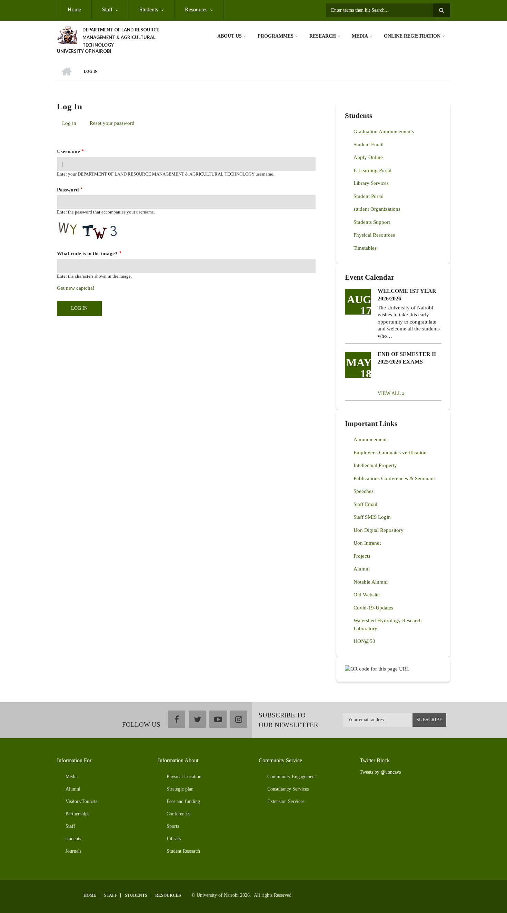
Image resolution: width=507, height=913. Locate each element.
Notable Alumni (371, 582)
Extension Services (285, 801)
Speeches (364, 491)
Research (322, 36)
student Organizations (377, 209)
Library (174, 838)
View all (389, 393)
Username (68, 151)
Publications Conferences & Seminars (394, 478)
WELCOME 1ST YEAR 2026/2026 (407, 294)
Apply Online (368, 157)
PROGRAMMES (276, 36)
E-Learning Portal (372, 170)
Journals (73, 851)
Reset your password (112, 123)
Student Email (369, 144)
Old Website (367, 594)
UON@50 (364, 641)
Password (68, 189)
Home (74, 9)
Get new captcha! (76, 288)
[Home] (67, 34)
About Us (229, 36)
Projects (362, 556)
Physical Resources (374, 235)
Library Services (371, 183)
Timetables (365, 248)
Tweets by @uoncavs (380, 772)
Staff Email (365, 504)
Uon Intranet (367, 543)
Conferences (178, 813)
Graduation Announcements (384, 131)
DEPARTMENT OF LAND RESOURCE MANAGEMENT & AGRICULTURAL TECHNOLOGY (120, 37)
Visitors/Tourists (81, 801)
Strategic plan (180, 789)
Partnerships (77, 813)
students (73, 838)
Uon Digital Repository (379, 530)
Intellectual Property (375, 465)
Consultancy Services (288, 789)
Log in (71, 124)
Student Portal (369, 196)
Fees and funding (183, 801)
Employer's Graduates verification (390, 452)
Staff (107, 9)
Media (360, 36)
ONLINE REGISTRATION (412, 36)
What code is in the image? (87, 253)
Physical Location (184, 776)
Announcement (370, 439)
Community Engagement (291, 776)
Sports (173, 826)
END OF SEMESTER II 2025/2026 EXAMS (407, 358)
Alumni (362, 569)
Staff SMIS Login (372, 517)
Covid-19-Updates (373, 608)
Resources (196, 9)
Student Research (183, 851)
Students (148, 9)
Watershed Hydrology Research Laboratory (388, 624)
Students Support (372, 222)
